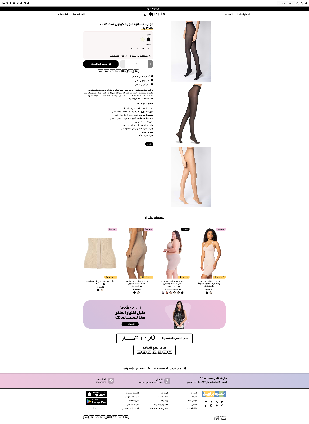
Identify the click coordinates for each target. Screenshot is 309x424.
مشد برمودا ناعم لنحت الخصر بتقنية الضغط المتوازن (136, 282)
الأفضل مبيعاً (79, 14)
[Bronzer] (166, 292)
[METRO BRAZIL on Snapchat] (22, 4)
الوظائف (164, 393)
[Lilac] (163, 292)
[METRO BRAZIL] (154, 14)
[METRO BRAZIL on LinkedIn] (4, 4)
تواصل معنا (192, 401)
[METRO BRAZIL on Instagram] (25, 4)
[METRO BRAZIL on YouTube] (15, 4)
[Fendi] (178, 292)
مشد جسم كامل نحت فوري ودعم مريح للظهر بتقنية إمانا (209, 282)
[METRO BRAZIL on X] (7, 4)
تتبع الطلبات (163, 397)
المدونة (194, 393)
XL (132, 49)
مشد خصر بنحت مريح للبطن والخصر (100, 281)
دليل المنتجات (64, 14)
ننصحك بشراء (154, 217)
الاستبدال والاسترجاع (130, 408)
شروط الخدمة (133, 401)
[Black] (148, 39)
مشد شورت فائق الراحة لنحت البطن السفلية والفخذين (172, 282)
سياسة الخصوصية (131, 397)
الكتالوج (194, 404)
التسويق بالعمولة (161, 404)
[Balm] (170, 292)
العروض (229, 14)
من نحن (194, 397)
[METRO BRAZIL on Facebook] (11, 4)
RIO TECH (218, 419)
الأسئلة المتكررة (132, 393)
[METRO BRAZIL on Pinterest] (18, 4)
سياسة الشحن (133, 404)
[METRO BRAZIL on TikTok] (29, 4)
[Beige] (142, 39)
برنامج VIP (164, 401)
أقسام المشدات (242, 14)
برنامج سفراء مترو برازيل (158, 408)
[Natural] (210, 292)
